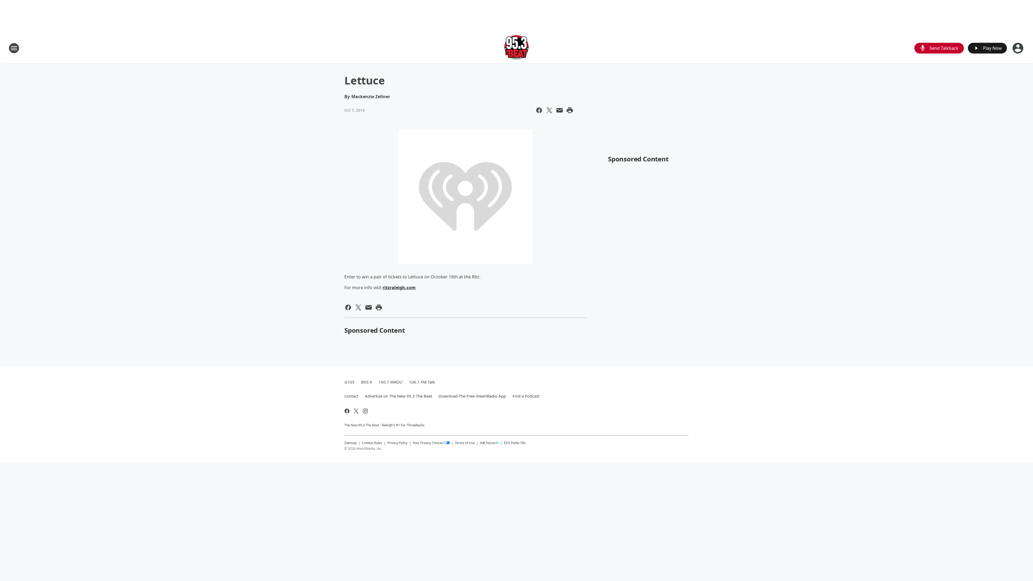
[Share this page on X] (549, 110)
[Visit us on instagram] (365, 411)
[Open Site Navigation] (14, 48)
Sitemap (350, 443)
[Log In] (1018, 48)
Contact (351, 396)
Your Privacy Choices (428, 443)
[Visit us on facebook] (347, 411)
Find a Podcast (525, 396)
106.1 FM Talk (422, 382)
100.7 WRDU (390, 382)
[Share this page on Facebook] (539, 110)
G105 (349, 382)
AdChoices (488, 443)
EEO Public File (515, 443)
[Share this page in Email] (559, 110)
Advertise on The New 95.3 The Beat (398, 396)
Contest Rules (372, 443)
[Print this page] (570, 110)
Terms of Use (465, 443)
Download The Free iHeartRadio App (472, 396)
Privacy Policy (397, 443)
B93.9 (366, 382)
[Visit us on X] (356, 411)
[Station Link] (516, 48)
